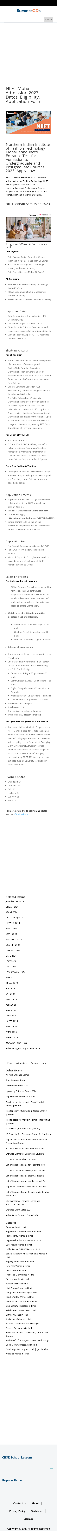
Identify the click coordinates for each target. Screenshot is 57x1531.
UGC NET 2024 (13, 944)
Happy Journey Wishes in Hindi (20, 1261)
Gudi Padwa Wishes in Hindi (19, 1244)
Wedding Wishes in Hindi (17, 1353)
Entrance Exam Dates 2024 (18, 1209)
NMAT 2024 (11, 928)
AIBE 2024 (11, 977)
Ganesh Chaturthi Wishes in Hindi (21, 1301)
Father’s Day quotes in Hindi (19, 1328)
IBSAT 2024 (11, 999)
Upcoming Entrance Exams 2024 (21, 1091)
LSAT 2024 (11, 961)
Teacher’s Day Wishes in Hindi (20, 1297)
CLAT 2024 (11, 966)
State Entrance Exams (16, 1080)
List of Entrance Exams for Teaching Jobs (25, 1164)
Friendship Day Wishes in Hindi (20, 1274)
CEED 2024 (11, 1015)
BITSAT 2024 (12, 906)
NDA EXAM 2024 (14, 939)
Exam (10, 1063)
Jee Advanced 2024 (15, 901)
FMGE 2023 (11, 1032)
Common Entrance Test (17, 1085)
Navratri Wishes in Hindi (17, 1283)
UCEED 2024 (12, 1021)
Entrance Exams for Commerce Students (25, 1153)
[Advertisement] (28, 52)
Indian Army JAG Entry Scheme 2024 (23, 1048)
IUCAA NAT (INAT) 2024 (17, 1042)
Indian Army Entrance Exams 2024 (22, 1215)
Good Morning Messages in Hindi (21, 1344)
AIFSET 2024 (12, 1037)
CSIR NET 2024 (13, 950)
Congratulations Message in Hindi (21, 1292)
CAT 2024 (10, 993)
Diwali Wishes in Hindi (16, 1270)
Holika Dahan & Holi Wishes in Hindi (23, 1249)
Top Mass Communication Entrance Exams (26, 1186)
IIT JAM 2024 (12, 983)
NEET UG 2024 (13, 923)
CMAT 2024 (11, 934)
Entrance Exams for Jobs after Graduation (25, 1148)
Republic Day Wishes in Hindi (19, 1235)
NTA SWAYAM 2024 (15, 972)
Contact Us (19, 1503)
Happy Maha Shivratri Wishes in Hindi (23, 1240)
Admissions (21, 1063)
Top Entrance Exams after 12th (20, 1096)
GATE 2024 (11, 955)
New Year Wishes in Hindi (18, 1266)
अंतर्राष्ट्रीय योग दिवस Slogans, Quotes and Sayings (27, 1340)
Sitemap (28, 1519)
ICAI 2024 (10, 988)
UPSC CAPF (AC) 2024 (16, 917)
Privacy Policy (17, 1511)
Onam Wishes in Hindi (16, 1227)
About (35, 1503)
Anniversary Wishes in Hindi (18, 1319)
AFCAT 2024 (11, 912)
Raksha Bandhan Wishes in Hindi (21, 1310)
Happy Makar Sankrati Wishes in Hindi (23, 1231)
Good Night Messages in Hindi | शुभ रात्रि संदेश (27, 1349)
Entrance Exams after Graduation (21, 1159)
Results (34, 1063)
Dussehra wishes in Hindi (17, 1279)
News (44, 1063)
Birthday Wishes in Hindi (17, 1314)
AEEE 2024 (11, 1004)
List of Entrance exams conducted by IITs (25, 1181)
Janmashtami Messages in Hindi (21, 1305)
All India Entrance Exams (17, 1074)
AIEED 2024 (11, 1026)
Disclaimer (36, 1511)
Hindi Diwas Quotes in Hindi (19, 1288)
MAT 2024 (11, 1010)
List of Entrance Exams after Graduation (25, 1175)
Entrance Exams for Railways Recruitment (25, 1170)
